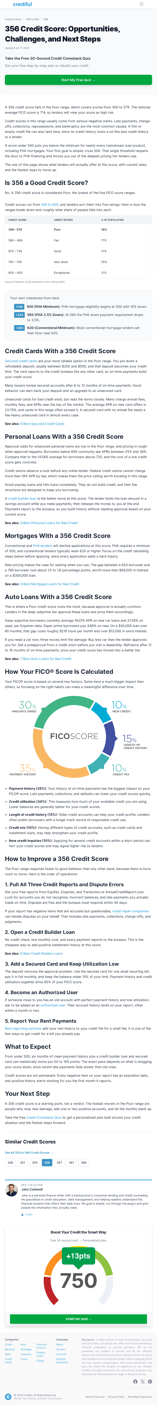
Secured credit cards (21, 361)
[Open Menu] (141, 4)
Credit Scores (13, 19)
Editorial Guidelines (62, 1361)
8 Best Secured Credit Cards (42, 424)
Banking (9, 1349)
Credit (8, 1344)
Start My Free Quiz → (78, 80)
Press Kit (61, 1354)
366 (83, 1162)
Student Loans (40, 1354)
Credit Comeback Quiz (44, 1117)
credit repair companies (130, 911)
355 (35, 1162)
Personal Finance (41, 1346)
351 (22, 1162)
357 (59, 1162)
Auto (23, 1344)
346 (10, 1162)
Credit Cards (8, 1361)
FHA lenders (42, 546)
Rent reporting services (23, 1028)
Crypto (40, 1360)
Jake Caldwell (32, 1189)
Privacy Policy (116, 1396)
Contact (60, 1349)
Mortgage (26, 1349)
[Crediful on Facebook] (135, 1382)
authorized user (52, 1005)
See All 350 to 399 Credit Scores (29, 1152)
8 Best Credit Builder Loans (41, 953)
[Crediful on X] (143, 1382)
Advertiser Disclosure (140, 1396)
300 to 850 (49, 204)
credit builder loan (22, 498)
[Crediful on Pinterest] (150, 1382)
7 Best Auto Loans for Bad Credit (45, 659)
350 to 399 (32, 19)
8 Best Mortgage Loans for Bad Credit (49, 584)
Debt (7, 1354)
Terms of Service (95, 1396)
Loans (24, 1359)
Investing (26, 1354)
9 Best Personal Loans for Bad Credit (49, 523)
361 (71, 1162)
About (59, 1344)
